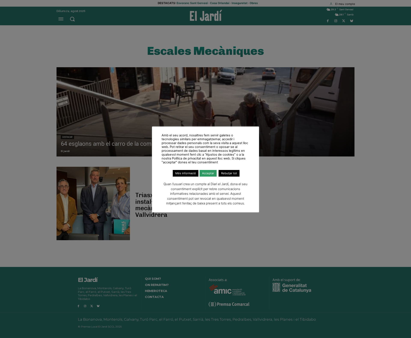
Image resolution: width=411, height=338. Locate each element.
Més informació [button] (185, 173)
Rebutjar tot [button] (229, 173)
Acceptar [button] (208, 173)
